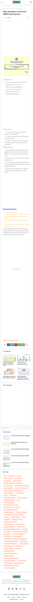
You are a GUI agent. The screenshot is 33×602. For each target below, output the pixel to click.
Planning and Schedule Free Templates (20, 435)
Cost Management (20, 492)
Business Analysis (18, 478)
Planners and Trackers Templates (20, 531)
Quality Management (8, 546)
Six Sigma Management (9, 551)
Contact (19, 597)
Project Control (7, 536)
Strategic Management (9, 555)
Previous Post (5, 427)
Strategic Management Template (11, 558)
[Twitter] (12, 344)
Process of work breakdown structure (22, 363)
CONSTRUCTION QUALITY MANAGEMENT (13, 483)
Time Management (22, 560)
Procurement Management (18, 534)
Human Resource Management (10, 509)
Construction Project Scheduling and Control (13, 490)
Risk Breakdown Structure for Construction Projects (9, 377)
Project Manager (23, 541)
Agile (5, 476)
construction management (9, 568)
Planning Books (7, 534)
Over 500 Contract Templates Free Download (19, 443)
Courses (5, 495)
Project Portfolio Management (10, 543)
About (13, 597)
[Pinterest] (16, 344)
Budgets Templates (8, 478)
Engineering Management (9, 500)
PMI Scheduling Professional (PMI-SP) (12, 529)
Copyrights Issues (13, 599)
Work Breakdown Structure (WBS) (15, 8)
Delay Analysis (13, 495)
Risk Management (19, 546)
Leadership (6, 517)
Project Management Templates (11, 541)
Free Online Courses (8, 507)
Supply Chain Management (9, 560)
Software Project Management (10, 553)
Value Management (19, 563)
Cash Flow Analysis (8, 485)
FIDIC (18, 500)
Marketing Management (9, 524)
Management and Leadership (10, 522)
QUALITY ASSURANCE (24, 543)
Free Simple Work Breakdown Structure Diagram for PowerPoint (23, 378)
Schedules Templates (8, 548)
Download (16, 269)
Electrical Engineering (22, 497)
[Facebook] (8, 344)
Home (4, 8)
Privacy (22, 599)
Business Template (17, 480)
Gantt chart (17, 507)
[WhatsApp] (19, 344)
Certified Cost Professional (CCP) (22, 485)
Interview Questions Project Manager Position (13, 514)
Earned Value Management (9, 497)
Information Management (21, 512)
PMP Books (25, 529)
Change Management (8, 488)
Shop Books (18, 548)
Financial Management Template (11, 505)
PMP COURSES (7, 531)
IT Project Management (9, 512)
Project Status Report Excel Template (20, 449)
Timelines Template (8, 563)
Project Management (17, 536)
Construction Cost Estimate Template (20, 462)
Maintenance (6, 519)
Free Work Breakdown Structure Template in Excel (8, 364)
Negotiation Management (9, 526)
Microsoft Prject (20, 524)
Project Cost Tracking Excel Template (20, 455)
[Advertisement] (16, 38)
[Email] (23, 344)
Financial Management (9, 502)
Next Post (28, 427)
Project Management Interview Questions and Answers (15, 538)
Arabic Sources (12, 476)
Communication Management (21, 488)
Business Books (7, 480)
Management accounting (17, 519)
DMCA (24, 597)
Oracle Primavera (21, 526)
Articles (19, 476)
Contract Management (8, 492)
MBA (24, 517)
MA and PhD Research (15, 517)
